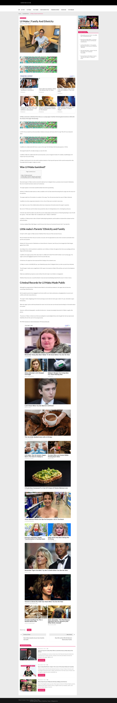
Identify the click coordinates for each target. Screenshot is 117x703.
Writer (33, 665)
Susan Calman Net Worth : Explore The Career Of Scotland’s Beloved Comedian (56, 666)
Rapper (29, 629)
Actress (29, 9)
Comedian (23, 665)
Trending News (55, 9)
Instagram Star (44, 9)
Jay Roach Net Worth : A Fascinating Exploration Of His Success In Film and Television (89, 46)
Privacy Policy (37, 699)
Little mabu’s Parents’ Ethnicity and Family (31, 176)
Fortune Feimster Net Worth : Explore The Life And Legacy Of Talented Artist (89, 57)
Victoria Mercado (45, 321)
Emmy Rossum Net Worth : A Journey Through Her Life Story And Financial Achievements (88, 40)
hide (34, 171)
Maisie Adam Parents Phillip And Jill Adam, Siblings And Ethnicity (52, 681)
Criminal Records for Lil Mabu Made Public (31, 177)
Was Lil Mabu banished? (26, 175)
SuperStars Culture (26, 2)
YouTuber (35, 9)
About (20, 699)
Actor (23, 9)
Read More (41, 660)
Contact (24, 699)
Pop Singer (71, 9)
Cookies (31, 699)
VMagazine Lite (54, 701)
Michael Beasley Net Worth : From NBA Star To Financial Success (89, 36)
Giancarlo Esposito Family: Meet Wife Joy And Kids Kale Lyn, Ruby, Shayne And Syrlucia (55, 651)
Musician (63, 9)
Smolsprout (27, 321)
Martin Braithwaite (34, 321)
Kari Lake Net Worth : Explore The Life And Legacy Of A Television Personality (89, 51)
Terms (27, 699)
